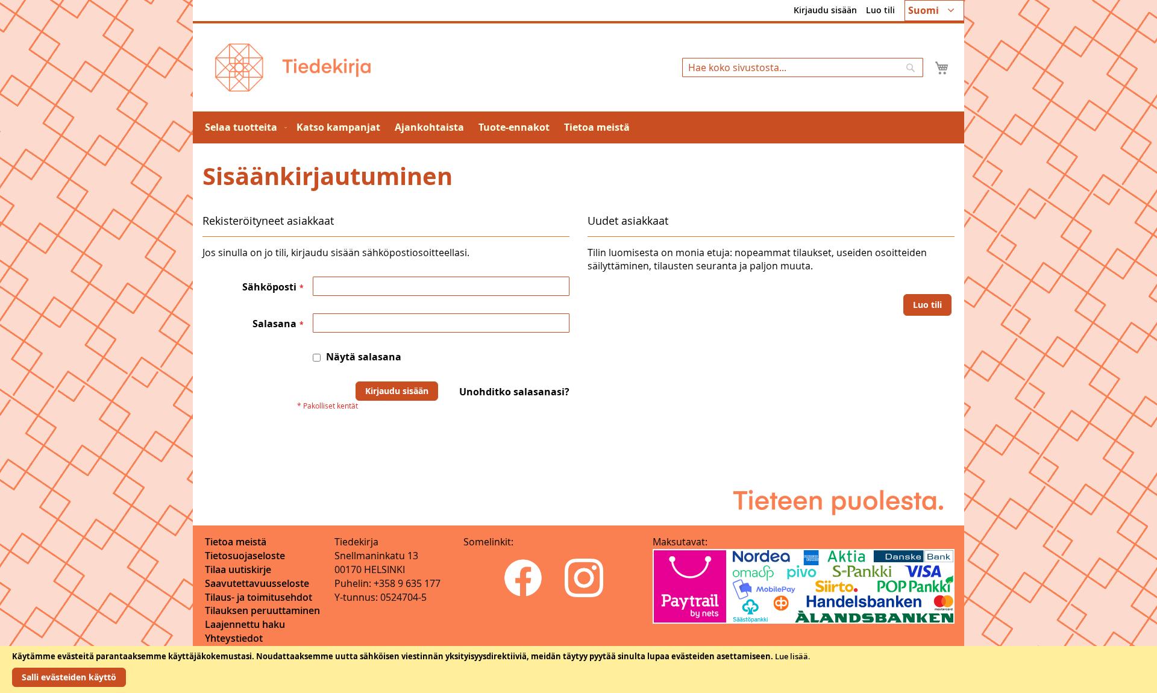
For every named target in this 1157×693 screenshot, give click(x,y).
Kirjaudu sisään (825, 10)
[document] (578, 669)
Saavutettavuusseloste (257, 583)
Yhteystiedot (234, 638)
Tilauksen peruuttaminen (262, 610)
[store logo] (293, 67)
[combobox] (802, 67)
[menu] (578, 127)
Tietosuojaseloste (245, 555)
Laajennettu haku (245, 624)
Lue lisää (791, 656)
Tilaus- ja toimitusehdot (258, 597)
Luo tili (880, 10)
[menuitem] (243, 127)
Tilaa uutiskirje (238, 569)
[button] (934, 10)
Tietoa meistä (235, 541)
